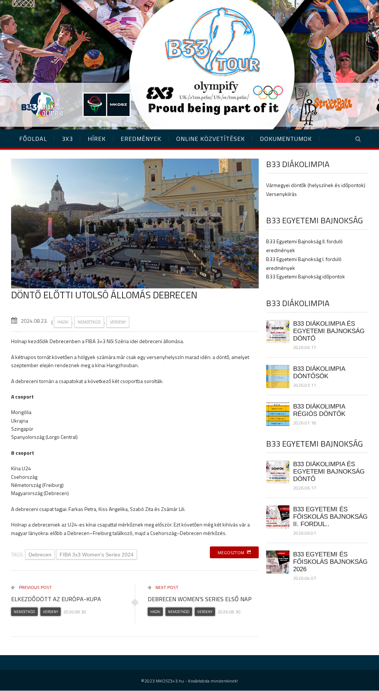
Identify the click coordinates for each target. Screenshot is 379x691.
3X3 (67, 138)
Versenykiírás (281, 194)
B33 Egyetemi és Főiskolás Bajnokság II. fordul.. (330, 516)
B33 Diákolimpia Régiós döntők (319, 410)
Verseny (118, 322)
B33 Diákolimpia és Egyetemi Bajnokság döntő (329, 331)
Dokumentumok (286, 138)
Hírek (97, 138)
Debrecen (39, 555)
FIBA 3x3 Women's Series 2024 (97, 555)
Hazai (62, 322)
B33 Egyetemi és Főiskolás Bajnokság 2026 (330, 562)
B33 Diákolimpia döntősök (319, 372)
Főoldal (33, 138)
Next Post (166, 587)
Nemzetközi (89, 322)
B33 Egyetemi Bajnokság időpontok (305, 276)
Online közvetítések (210, 138)
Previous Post (35, 587)
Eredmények (141, 138)
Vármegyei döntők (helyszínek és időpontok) (315, 185)
